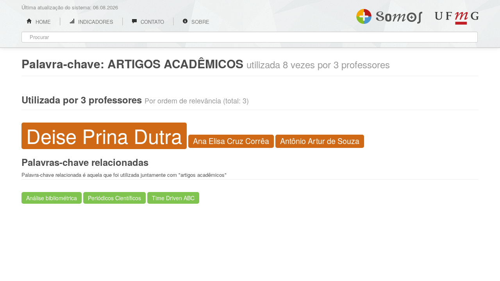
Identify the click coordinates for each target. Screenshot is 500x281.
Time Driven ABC (173, 198)
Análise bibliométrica (51, 198)
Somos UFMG (389, 15)
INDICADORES (95, 21)
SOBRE (199, 21)
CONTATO (151, 21)
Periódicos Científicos (114, 198)
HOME (42, 21)
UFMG (457, 18)
